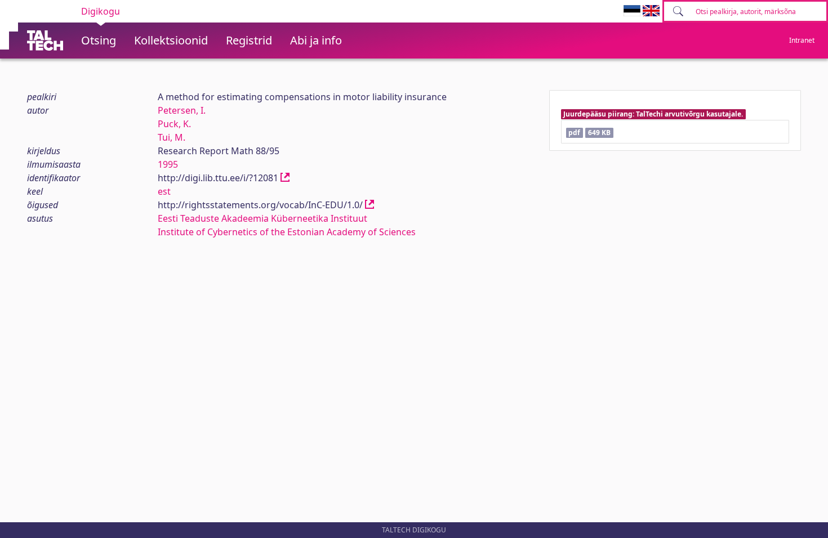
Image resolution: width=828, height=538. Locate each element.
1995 (168, 164)
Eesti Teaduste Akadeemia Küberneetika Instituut (262, 218)
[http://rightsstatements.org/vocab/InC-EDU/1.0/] (369, 205)
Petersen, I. (182, 110)
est (164, 191)
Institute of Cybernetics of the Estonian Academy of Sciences (287, 232)
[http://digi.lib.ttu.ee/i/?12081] (285, 178)
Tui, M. (171, 137)
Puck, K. (174, 124)
